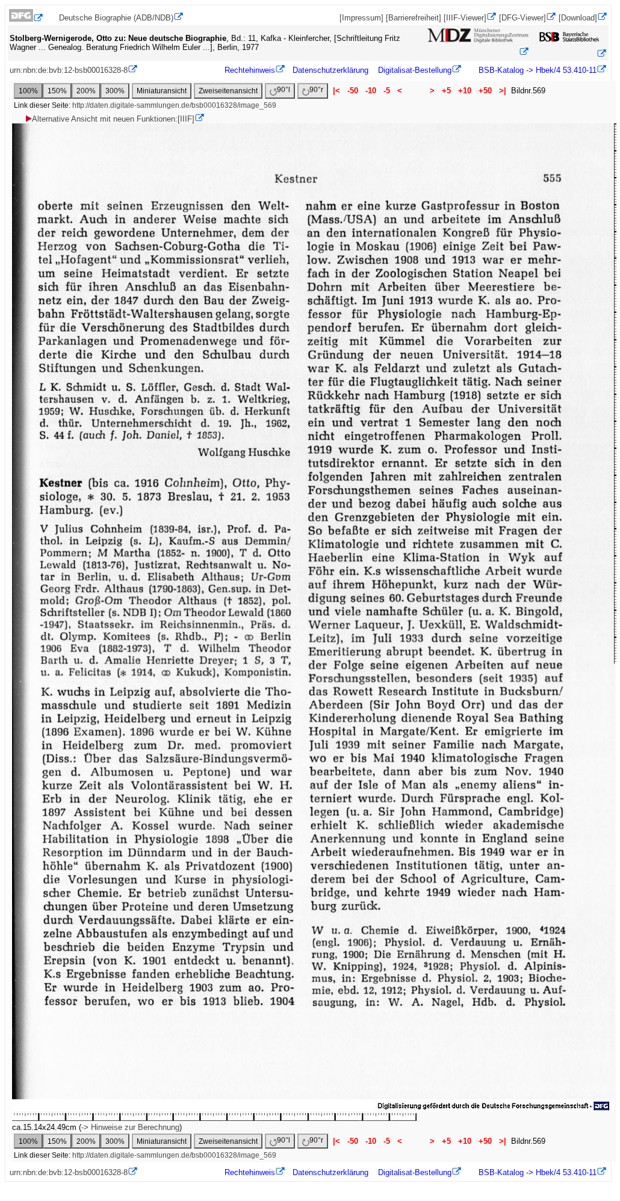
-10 (371, 90)
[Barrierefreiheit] (413, 17)
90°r (316, 89)
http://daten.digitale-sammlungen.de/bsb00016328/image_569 (174, 105)
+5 (446, 90)
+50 (485, 90)
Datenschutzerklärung (330, 70)
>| (503, 90)
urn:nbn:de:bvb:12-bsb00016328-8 (69, 70)
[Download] (578, 17)
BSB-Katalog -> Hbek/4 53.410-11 (536, 70)
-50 (353, 90)
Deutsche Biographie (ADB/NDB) (116, 17)
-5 (386, 90)
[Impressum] (361, 17)
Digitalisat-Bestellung (414, 70)
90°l (283, 89)
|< (336, 90)
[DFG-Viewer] (522, 17)
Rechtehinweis (250, 70)
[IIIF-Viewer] (465, 17)
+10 (465, 90)
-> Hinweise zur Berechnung (130, 1127)
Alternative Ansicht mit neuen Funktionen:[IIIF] (113, 118)
